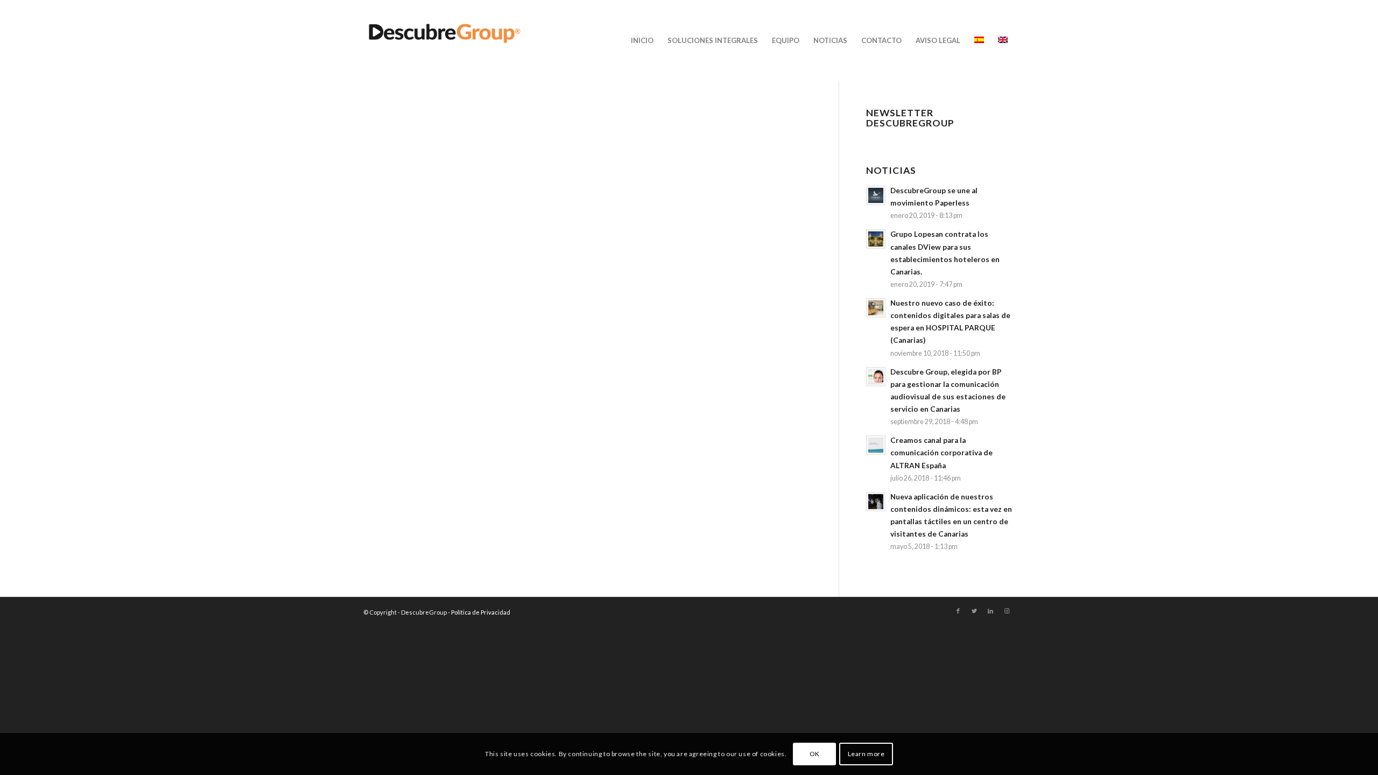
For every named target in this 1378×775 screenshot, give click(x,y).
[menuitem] (642, 40)
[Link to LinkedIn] (990, 611)
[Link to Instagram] (1007, 611)
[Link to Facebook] (958, 611)
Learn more (866, 754)
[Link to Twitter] (974, 611)
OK (815, 754)
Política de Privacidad (480, 612)
